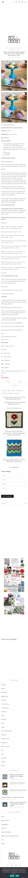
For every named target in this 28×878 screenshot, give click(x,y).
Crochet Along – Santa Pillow (17, 783)
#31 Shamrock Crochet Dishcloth (18, 790)
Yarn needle (7, 154)
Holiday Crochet (5, 738)
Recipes (3, 761)
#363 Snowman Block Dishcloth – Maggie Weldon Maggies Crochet (18, 804)
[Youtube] (22, 2)
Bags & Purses (4, 696)
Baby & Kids (4, 692)
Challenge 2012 (4, 824)
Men (2, 750)
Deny (17, 875)
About (2, 816)
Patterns (10, 393)
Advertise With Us (5, 820)
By (7, 381)
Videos (2, 765)
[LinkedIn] (17, 385)
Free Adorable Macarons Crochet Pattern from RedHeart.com (14, 53)
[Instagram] (17, 2)
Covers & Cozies (5, 704)
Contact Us (3, 828)
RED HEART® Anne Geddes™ (11, 143)
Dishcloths (6, 458)
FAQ (2, 839)
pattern (4, 393)
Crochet (4, 390)
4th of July (3, 684)
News (2, 754)
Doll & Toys (3, 719)
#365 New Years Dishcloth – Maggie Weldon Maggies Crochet (17, 776)
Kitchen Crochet (5, 746)
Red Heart (16, 393)
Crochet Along (4, 707)
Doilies (2, 715)
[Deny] (26, 872)
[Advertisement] (14, 19)
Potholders (3, 758)
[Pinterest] (19, 2)
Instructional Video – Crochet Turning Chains (12, 797)
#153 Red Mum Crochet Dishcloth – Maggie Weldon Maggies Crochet (14, 433)
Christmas (3, 700)
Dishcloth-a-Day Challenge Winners (9, 835)
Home (13, 390)
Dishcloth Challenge (6, 832)
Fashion (3, 727)
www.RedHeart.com (9, 124)
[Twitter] (13, 385)
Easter (2, 723)
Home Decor (14, 50)
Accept (12, 875)
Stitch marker (7, 152)
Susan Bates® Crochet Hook (11, 149)
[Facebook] (14, 2)
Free (9, 390)
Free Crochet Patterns (14, 48)
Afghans (3, 688)
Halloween (3, 734)
